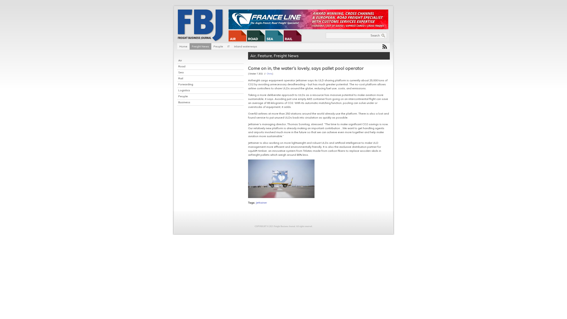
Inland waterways (245, 46)
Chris (269, 73)
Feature (265, 55)
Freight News (200, 46)
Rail (180, 78)
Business (184, 102)
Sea (181, 72)
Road (181, 66)
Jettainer (261, 202)
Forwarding (185, 84)
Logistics (184, 90)
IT (228, 46)
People (218, 46)
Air (180, 60)
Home (183, 46)
